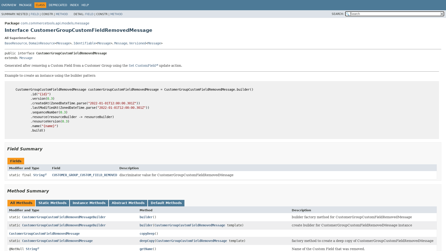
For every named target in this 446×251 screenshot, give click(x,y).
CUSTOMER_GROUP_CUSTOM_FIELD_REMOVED (84, 175)
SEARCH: (338, 14)
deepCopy (147, 241)
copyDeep (147, 233)
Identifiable (84, 43)
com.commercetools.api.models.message (55, 23)
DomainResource (42, 43)
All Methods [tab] (21, 203)
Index (74, 5)
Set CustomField (142, 65)
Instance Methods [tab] (89, 203)
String (38, 175)
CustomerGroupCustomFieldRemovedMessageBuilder (64, 217)
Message (63, 43)
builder (146, 217)
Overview (8, 5)
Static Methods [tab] (52, 203)
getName (146, 249)
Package (25, 5)
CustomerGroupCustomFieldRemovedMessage (189, 225)
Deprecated (58, 5)
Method (62, 14)
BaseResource (16, 43)
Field (35, 14)
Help (85, 5)
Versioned (137, 43)
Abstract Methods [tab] (128, 203)
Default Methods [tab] (166, 203)
